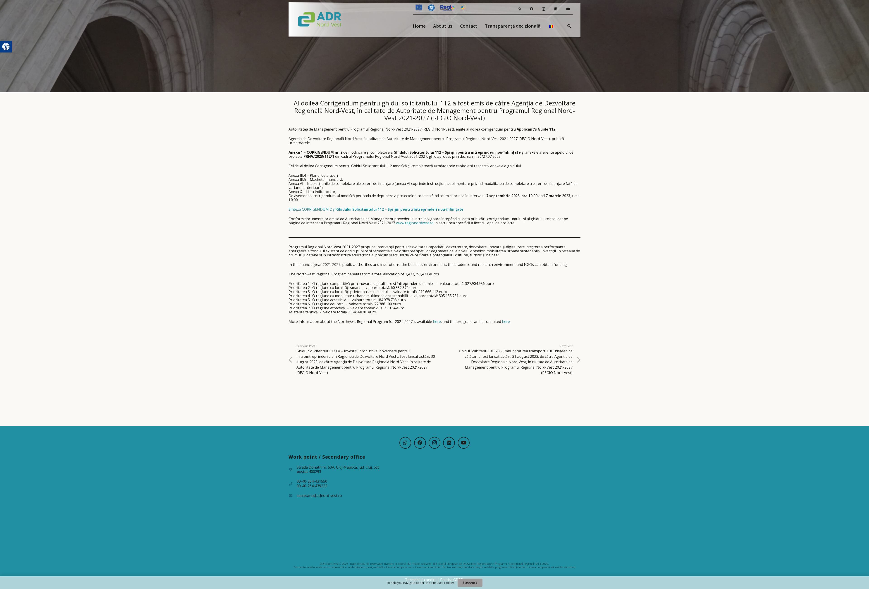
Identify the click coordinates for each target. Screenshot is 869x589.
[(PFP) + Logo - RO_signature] (320, 19)
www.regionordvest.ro (415, 222)
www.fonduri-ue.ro (434, 570)
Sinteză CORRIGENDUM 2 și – (376, 209)
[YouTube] (568, 9)
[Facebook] (531, 9)
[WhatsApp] (519, 9)
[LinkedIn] (555, 9)
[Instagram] (543, 9)
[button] (6, 46)
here (437, 321)
